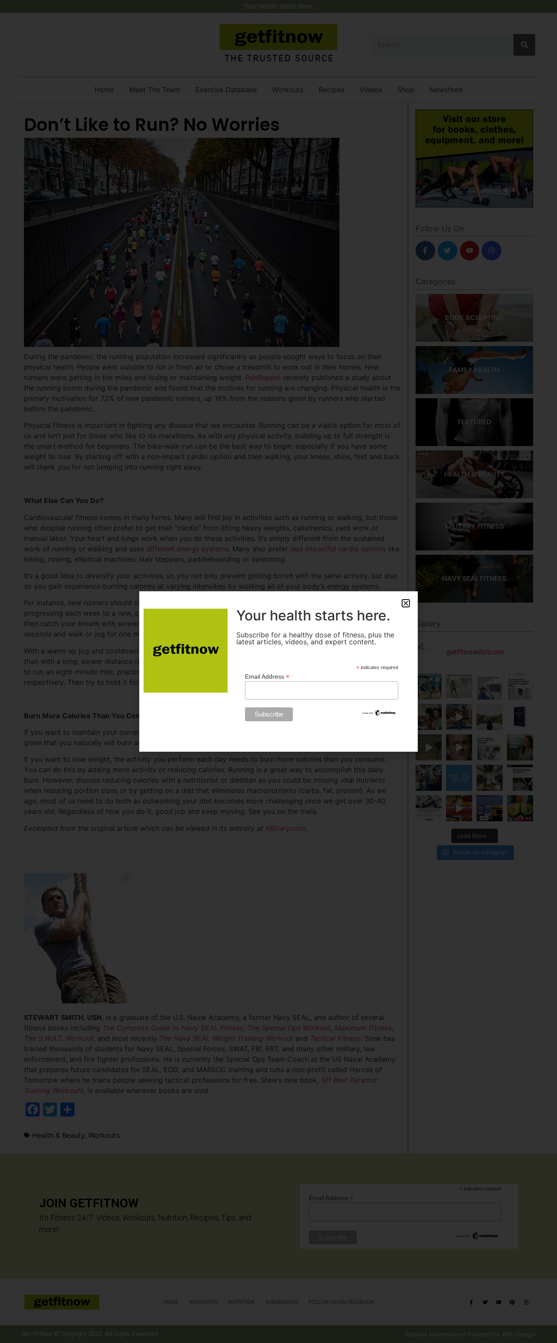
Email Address (267, 676)
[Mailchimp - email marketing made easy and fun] (379, 714)
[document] (278, 671)
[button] (406, 603)
